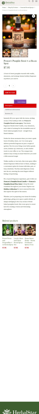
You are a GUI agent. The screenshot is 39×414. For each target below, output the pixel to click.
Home (4, 7)
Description (9, 105)
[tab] (20, 106)
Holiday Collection (10, 189)
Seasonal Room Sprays (27, 7)
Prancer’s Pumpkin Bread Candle (15, 181)
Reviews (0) (9, 113)
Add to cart (10, 92)
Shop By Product (13, 7)
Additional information (12, 109)
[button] (36, 1)
